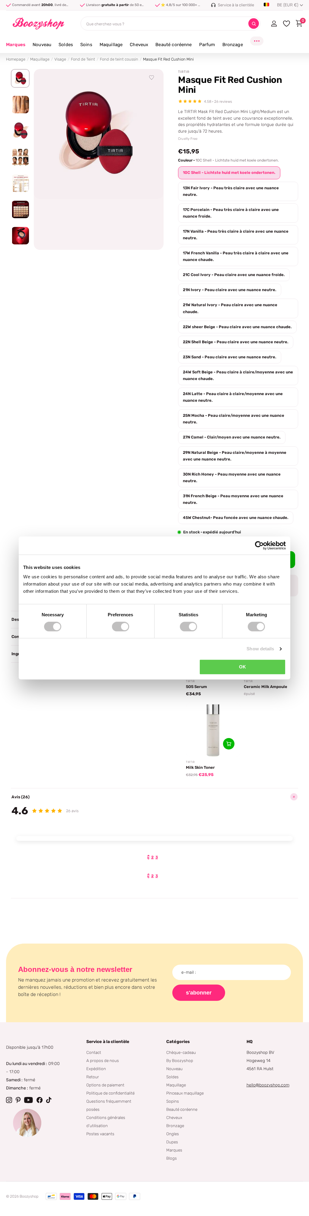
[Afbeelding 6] (20, 209)
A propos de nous (102, 1060)
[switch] (120, 626)
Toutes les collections (42, 48)
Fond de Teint (83, 59)
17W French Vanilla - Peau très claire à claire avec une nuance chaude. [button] (235, 256)
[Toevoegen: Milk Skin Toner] (228, 743)
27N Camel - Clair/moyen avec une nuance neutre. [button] (232, 437)
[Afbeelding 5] (20, 183)
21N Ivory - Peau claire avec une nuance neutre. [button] (229, 290)
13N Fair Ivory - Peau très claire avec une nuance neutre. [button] (231, 191)
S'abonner (199, 993)
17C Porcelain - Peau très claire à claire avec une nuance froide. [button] (231, 212)
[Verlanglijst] (152, 78)
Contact (93, 1052)
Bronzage (175, 1125)
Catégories (178, 1041)
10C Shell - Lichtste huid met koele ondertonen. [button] (229, 172)
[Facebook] (40, 1100)
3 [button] (156, 857)
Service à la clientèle (107, 1041)
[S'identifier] (274, 23)
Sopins (172, 1101)
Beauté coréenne (181, 1109)
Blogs (171, 1158)
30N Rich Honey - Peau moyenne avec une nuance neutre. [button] (232, 477)
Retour (92, 1076)
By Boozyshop (179, 1060)
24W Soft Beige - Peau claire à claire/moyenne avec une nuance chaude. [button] (238, 375)
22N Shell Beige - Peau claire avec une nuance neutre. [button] (235, 342)
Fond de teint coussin (119, 59)
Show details (260, 648)
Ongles (172, 1133)
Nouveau (174, 1068)
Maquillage (39, 59)
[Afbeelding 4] (20, 157)
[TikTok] (49, 1100)
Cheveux (174, 1117)
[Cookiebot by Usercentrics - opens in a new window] (259, 545)
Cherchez (253, 23)
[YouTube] (28, 1100)
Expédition (96, 1068)
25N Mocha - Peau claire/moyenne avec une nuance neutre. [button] (233, 418)
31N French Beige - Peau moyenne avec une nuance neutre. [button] (233, 499)
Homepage (15, 59)
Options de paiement (105, 1084)
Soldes (172, 1076)
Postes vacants (100, 1133)
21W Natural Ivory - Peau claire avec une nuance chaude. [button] (230, 308)
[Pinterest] (18, 1100)
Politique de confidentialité (110, 1093)
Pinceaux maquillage (185, 1093)
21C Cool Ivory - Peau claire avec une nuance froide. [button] (234, 274)
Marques (15, 44)
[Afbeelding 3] (20, 130)
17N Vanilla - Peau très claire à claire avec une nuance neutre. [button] (235, 234)
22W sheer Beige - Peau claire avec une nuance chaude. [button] (237, 327)
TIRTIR (184, 72)
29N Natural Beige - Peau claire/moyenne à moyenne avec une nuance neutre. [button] (234, 455)
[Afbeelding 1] (20, 78)
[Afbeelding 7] (20, 235)
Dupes (172, 1141)
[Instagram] (9, 1100)
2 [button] (152, 857)
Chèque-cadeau (181, 1052)
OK (242, 666)
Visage (60, 59)
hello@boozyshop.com (268, 1085)
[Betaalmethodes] (51, 1196)
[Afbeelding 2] (20, 104)
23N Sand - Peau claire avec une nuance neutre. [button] (229, 357)
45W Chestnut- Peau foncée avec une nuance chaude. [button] (235, 517)
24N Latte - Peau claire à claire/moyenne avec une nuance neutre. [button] (233, 397)
